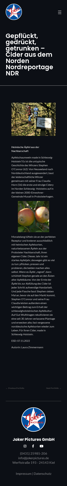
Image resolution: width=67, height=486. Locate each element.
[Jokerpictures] (14, 12)
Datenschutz (42, 473)
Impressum (23, 473)
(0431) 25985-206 (33, 453)
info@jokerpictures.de (33, 458)
